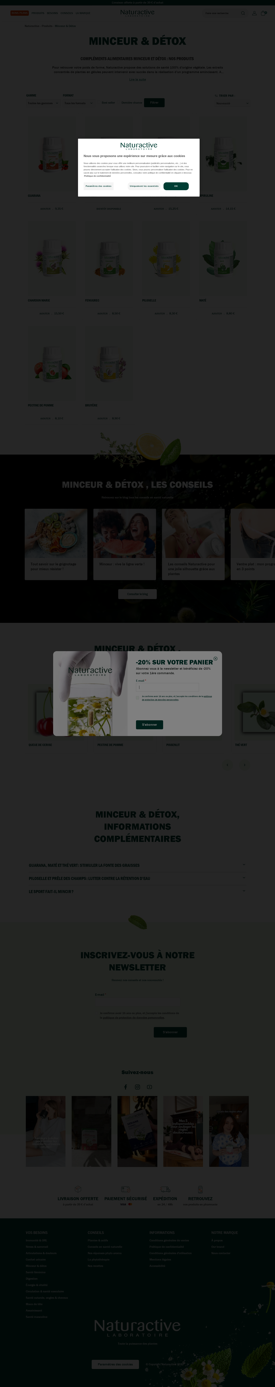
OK (176, 186)
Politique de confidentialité (97, 176)
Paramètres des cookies (98, 186)
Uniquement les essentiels (144, 186)
